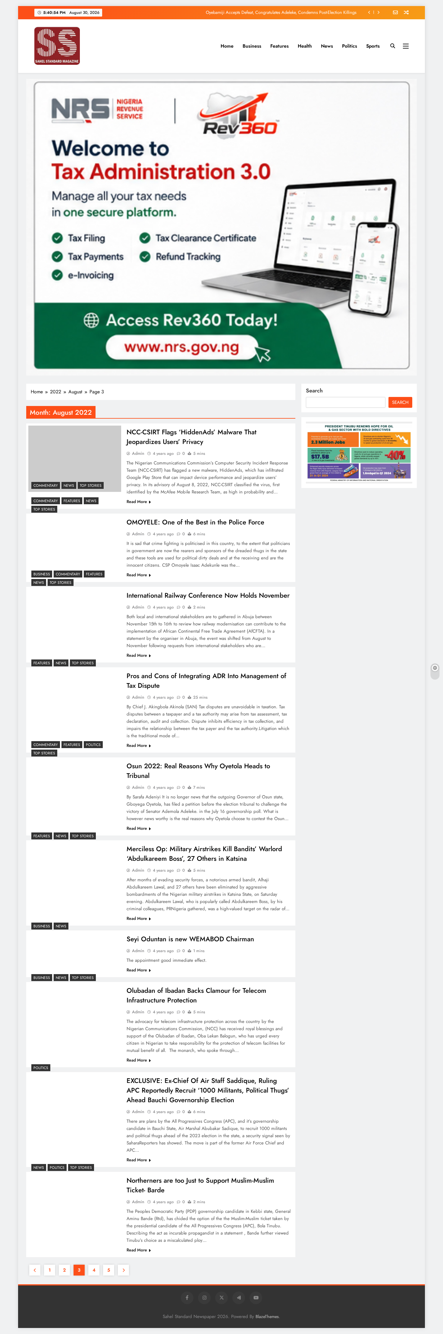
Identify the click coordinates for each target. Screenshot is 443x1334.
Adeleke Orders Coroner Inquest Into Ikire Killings (311, 12)
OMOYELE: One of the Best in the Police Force (195, 522)
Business (252, 45)
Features (279, 45)
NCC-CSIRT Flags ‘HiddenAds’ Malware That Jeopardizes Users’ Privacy (191, 436)
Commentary (45, 485)
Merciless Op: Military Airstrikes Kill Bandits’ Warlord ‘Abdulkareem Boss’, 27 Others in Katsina (204, 853)
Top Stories (91, 485)
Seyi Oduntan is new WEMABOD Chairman (190, 939)
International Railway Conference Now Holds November (208, 595)
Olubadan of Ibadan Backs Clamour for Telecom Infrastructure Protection (196, 995)
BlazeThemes (267, 1317)
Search (314, 391)
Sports (373, 45)
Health (305, 45)
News (327, 45)
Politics (349, 45)
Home (227, 45)
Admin (138, 453)
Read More (137, 502)
